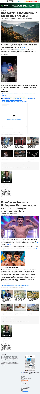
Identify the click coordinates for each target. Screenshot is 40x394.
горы (18, 134)
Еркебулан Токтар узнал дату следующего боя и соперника (15, 285)
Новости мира (4, 173)
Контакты (22, 379)
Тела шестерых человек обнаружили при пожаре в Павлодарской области (16, 167)
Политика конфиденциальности (26, 378)
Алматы (2, 134)
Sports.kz (9, 244)
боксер (22, 287)
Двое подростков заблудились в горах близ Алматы (14, 101)
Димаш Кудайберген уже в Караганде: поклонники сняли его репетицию (6, 194)
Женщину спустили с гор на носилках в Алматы (13, 96)
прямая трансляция (15, 287)
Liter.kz (23, 47)
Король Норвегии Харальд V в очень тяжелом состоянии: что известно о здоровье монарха (6, 178)
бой (19, 287)
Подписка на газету (33, 1)
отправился (20, 49)
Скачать (22, 372)
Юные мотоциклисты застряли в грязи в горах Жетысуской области (18, 98)
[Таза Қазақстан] (27, 1)
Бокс (10, 287)
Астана (7, 287)
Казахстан (3, 287)
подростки (10, 134)
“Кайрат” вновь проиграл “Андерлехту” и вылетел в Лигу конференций (15, 321)
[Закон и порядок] (21, 1)
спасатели (6, 134)
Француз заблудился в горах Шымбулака (12, 100)
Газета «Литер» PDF (24, 380)
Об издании (23, 376)
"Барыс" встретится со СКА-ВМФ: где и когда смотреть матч (13, 318)
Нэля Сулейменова (4, 20)
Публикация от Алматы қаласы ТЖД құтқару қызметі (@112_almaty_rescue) (14, 132)
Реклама (22, 377)
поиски (21, 134)
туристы (15, 134)
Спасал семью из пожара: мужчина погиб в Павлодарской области (14, 164)
